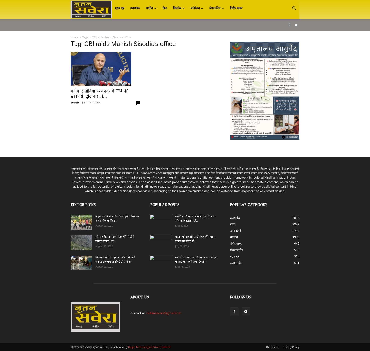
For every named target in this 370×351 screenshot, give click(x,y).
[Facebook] (289, 25)
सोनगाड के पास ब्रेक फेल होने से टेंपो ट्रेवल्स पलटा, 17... (114, 239)
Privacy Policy (291, 347)
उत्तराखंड (135, 9)
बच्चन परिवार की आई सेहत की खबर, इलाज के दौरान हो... (195, 239)
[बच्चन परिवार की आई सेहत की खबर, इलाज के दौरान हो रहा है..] (161, 241)
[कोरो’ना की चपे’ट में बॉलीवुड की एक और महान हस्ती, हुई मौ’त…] (161, 220)
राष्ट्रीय (149, 9)
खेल (165, 9)
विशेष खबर (236, 9)
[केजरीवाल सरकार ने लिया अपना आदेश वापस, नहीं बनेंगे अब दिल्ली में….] (161, 262)
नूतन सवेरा (75, 102)
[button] (294, 9)
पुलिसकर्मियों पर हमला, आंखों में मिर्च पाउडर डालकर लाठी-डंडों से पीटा (115, 260)
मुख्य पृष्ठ (119, 9)
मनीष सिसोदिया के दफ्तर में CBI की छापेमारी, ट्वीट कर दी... (99, 94)
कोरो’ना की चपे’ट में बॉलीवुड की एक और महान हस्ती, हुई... (195, 219)
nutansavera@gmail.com (164, 313)
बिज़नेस (177, 9)
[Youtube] (296, 25)
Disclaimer (272, 347)
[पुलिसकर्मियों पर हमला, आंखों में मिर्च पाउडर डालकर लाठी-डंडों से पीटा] (81, 263)
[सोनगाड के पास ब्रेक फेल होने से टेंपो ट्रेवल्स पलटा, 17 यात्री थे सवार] (81, 242)
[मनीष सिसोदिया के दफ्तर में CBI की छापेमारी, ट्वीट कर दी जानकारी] (105, 69)
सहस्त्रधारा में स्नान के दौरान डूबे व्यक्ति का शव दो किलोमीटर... (117, 219)
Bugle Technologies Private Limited (149, 347)
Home (74, 37)
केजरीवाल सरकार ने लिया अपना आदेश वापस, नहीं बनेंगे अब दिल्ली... (196, 260)
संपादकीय (214, 9)
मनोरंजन (195, 9)
